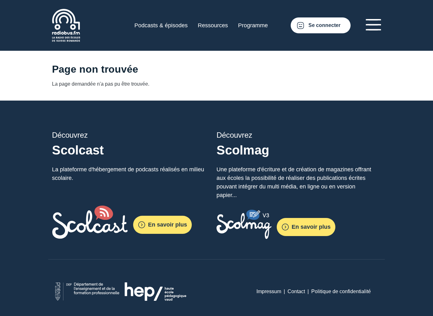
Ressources (213, 25)
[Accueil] (66, 12)
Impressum (268, 291)
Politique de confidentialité (341, 291)
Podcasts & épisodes (161, 25)
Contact (296, 291)
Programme (253, 25)
